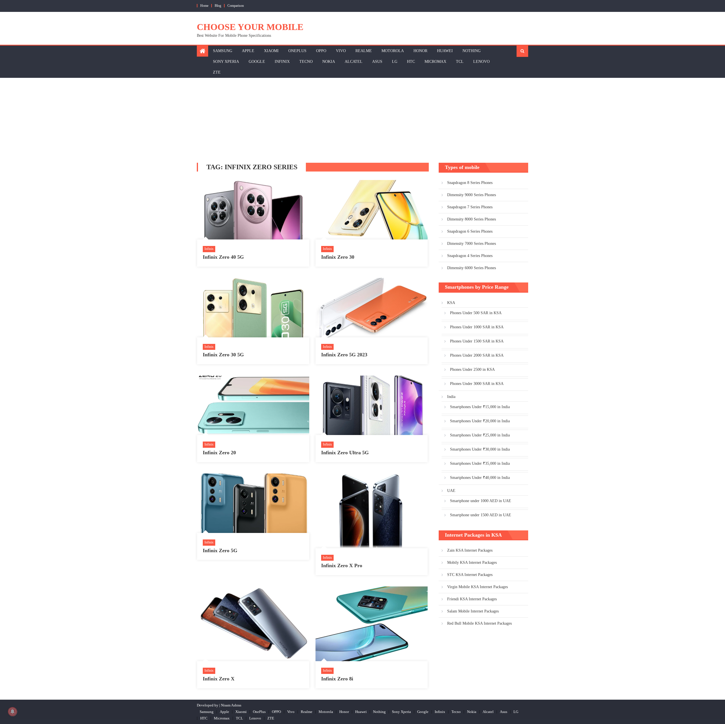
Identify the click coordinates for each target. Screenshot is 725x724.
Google (257, 61)
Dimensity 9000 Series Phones (471, 195)
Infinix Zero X (218, 679)
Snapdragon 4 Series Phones (469, 256)
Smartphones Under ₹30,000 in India (480, 449)
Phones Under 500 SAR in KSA (476, 313)
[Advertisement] (362, 120)
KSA (451, 303)
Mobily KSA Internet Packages (472, 562)
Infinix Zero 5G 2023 (344, 354)
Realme (363, 51)
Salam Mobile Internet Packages (473, 611)
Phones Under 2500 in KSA (472, 369)
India (451, 397)
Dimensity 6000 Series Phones (471, 268)
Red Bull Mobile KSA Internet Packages (479, 623)
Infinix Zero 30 (337, 257)
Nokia (328, 61)
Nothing (471, 51)
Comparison (235, 6)
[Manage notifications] (12, 711)
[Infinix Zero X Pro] (371, 511)
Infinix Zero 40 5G (223, 257)
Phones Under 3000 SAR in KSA (477, 384)
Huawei (445, 51)
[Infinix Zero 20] (253, 405)
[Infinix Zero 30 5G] (253, 307)
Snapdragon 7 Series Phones (469, 207)
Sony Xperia (226, 61)
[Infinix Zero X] (253, 623)
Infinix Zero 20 (219, 452)
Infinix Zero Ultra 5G (345, 452)
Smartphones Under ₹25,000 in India (480, 435)
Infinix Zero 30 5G (223, 354)
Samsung (222, 51)
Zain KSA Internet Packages (469, 550)
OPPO (321, 51)
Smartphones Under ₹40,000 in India (480, 477)
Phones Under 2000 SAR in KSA (477, 355)
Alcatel (353, 61)
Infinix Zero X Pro (341, 565)
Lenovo (481, 61)
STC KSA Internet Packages (469, 575)
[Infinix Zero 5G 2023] (371, 307)
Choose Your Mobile (250, 27)
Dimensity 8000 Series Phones (471, 219)
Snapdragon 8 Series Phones (469, 183)
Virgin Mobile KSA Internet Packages (477, 587)
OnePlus (297, 51)
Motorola (392, 51)
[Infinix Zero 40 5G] (253, 209)
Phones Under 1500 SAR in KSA (477, 341)
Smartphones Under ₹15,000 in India (480, 407)
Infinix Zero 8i (337, 679)
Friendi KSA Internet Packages (472, 599)
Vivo (341, 51)
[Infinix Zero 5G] (253, 503)
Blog (218, 6)
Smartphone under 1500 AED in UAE (480, 515)
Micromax (435, 61)
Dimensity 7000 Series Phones (471, 243)
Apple (248, 51)
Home (204, 6)
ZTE (217, 72)
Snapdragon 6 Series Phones (469, 231)
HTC (411, 61)
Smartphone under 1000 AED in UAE (480, 501)
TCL (460, 61)
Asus (377, 61)
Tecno (306, 61)
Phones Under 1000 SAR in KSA (477, 327)
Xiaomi (271, 51)
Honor (420, 51)
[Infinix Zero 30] (371, 209)
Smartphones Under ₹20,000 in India (480, 421)
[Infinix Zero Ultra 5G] (371, 405)
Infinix (282, 61)
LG (394, 61)
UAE (451, 491)
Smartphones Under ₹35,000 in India (480, 463)
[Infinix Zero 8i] (371, 623)
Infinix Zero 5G (220, 550)
